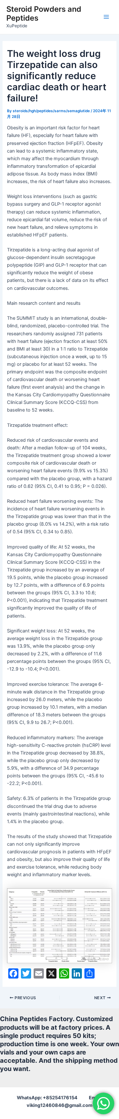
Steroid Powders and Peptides (43, 13)
